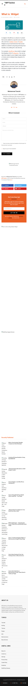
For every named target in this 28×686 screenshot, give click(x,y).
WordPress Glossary (5, 668)
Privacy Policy (4, 659)
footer (15, 41)
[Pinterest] (14, 32)
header (21, 41)
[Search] (24, 3)
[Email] (21, 32)
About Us (3, 651)
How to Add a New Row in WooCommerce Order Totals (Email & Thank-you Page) (16, 572)
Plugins (3, 631)
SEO (2, 634)
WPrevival (7, 100)
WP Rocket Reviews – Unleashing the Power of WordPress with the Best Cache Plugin (17, 524)
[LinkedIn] (17, 32)
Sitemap (3, 656)
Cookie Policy (4, 662)
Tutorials (3, 622)
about (11, 179)
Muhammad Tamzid (8, 17)
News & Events (4, 639)
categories (16, 53)
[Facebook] (6, 32)
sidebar (11, 41)
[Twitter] (10, 32)
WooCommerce (4, 636)
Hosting (3, 625)
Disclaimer (3, 665)
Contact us (3, 653)
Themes (3, 628)
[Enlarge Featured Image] (14, 25)
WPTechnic (21, 94)
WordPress (12, 51)
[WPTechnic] (9, 4)
